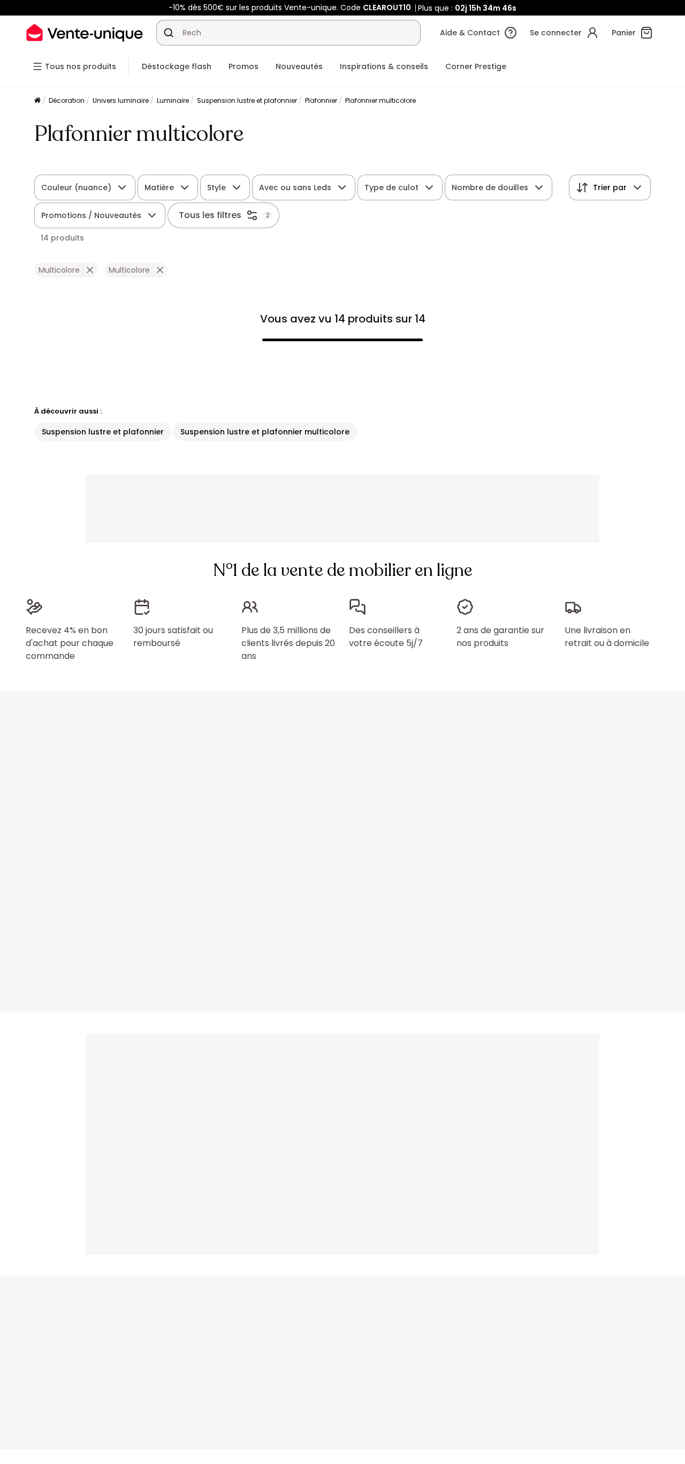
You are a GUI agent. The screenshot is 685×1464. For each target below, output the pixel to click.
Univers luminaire (121, 100)
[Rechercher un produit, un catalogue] (168, 32)
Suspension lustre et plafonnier (247, 100)
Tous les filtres (210, 215)
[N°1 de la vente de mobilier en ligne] (84, 32)
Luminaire (173, 100)
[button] (89, 270)
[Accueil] (37, 101)
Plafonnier (321, 100)
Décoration (67, 100)
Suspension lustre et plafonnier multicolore (264, 431)
